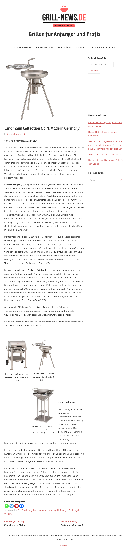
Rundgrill (64, 510)
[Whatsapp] (7, 506)
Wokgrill (8, 514)
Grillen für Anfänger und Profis (64, 34)
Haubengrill (53, 510)
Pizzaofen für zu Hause (103, 47)
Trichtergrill (74, 510)
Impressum (64, 545)
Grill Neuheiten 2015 (15, 134)
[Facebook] (21, 506)
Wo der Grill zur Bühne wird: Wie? (104, 154)
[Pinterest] (16, 506)
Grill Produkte (21, 47)
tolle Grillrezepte (44, 47)
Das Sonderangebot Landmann (32, 510)
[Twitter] (11, 506)
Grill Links (63, 47)
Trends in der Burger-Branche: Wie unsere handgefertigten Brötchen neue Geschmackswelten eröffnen (105, 145)
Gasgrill (80, 47)
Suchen (94, 70)
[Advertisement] (106, 93)
